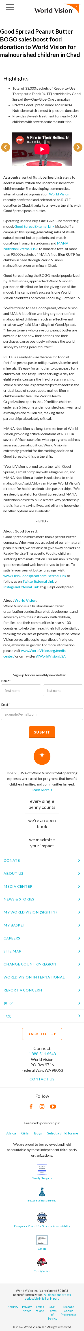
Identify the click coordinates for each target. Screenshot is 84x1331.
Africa (11, 1133)
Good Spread (34, 226)
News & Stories (19, 899)
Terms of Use (40, 1308)
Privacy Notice (27, 1308)
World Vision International (34, 977)
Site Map (12, 951)
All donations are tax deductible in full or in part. (48, 1296)
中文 (7, 1016)
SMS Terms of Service (52, 1312)
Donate (12, 860)
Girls (25, 1133)
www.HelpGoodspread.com (34, 576)
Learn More (41, 790)
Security (13, 1307)
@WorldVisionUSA (51, 656)
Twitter (38, 581)
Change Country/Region (30, 964)
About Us (13, 873)
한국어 (9, 1003)
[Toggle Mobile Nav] (10, 7)
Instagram (21, 587)
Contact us (42, 1079)
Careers (12, 938)
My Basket (14, 925)
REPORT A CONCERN (23, 990)
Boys (38, 1133)
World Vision (59, 194)
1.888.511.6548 (42, 1053)
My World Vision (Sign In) (30, 912)
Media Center (18, 886)
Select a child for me (62, 1133)
